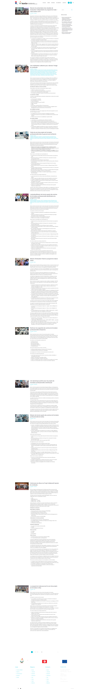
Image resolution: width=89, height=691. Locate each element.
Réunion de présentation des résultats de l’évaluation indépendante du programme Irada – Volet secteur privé (43, 9)
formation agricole (51, 201)
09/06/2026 (31, 135)
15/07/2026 (31, 13)
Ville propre (52, 75)
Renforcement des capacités (44, 202)
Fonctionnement (19, 673)
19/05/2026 (31, 418)
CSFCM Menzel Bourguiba (46, 136)
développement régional (37, 137)
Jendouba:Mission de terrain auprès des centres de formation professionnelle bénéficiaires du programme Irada (43, 196)
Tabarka (55, 74)
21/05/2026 (31, 331)
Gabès (33, 681)
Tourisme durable (32, 75)
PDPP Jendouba (39, 73)
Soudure (49, 202)
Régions (53, 2)
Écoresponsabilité (39, 71)
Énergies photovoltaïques (44, 201)
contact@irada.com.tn (64, 681)
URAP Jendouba (38, 75)
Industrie (38, 138)
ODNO (56, 72)
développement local (54, 70)
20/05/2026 (31, 384)
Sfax (34, 589)
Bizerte (35, 135)
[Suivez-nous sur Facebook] (69, 3)
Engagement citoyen (45, 71)
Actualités (35, 13)
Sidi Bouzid (35, 384)
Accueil (44, 2)
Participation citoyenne (33, 73)
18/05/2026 (31, 486)
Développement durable (47, 70)
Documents (58, 2)
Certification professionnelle (34, 136)
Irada (48, 2)
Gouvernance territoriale (51, 71)
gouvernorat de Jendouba (33, 72)
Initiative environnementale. (42, 72)
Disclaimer (72, 688)
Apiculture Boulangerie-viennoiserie (35, 200)
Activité (17, 677)
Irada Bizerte (48, 138)
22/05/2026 (31, 262)
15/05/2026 (31, 589)
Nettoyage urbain (51, 72)
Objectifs (17, 671)
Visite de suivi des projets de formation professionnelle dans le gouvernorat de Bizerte (67, 25)
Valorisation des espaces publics (45, 75)
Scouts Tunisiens (37, 74)
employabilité (43, 137)
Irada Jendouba (37, 202)
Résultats (18, 675)
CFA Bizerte (40, 136)
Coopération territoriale (40, 70)
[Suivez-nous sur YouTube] (71, 3)
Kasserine (35, 331)
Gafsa (35, 262)
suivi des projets (53, 138)
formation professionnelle (49, 137)
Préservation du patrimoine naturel (47, 73)
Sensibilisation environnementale (45, 74)
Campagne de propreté (33, 70)
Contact (64, 2)
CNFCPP (42, 200)
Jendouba (47, 72)
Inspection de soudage (43, 138)
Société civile (52, 74)
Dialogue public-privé (33, 71)
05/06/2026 (31, 199)
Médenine (33, 682)
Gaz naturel (35, 138)
